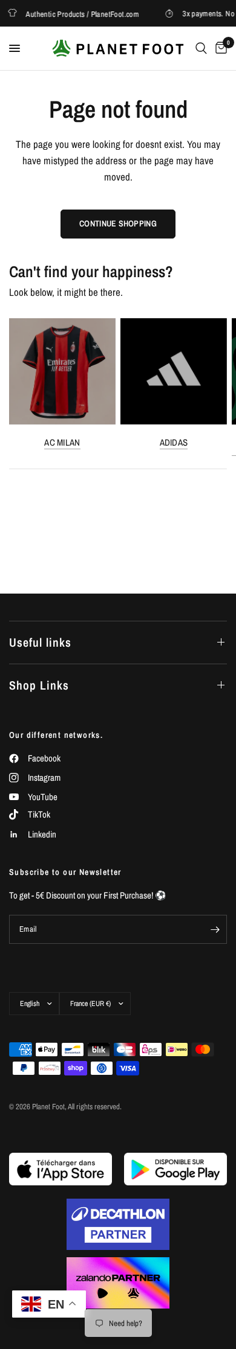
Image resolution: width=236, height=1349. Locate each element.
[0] (219, 48)
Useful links (40, 642)
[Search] (201, 48)
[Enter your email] (215, 929)
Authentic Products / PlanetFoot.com (78, 13)
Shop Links (39, 685)
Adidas (174, 442)
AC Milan (62, 442)
